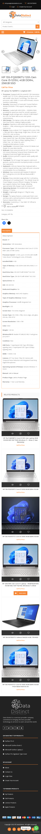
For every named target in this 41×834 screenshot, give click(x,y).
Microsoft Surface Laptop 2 (14, 750)
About (7, 768)
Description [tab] (6, 231)
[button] (36, 40)
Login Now (8, 776)
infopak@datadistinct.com (13, 3)
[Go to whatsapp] (36, 828)
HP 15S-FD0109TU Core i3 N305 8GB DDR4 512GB (20, 489)
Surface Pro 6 (9, 741)
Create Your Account (25, 7)
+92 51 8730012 (31, 3)
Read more (22, 593)
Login (13, 7)
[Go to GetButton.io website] (36, 832)
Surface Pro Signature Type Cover (16, 754)
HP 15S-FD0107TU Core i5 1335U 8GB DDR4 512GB (21, 536)
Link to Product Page (20, 377)
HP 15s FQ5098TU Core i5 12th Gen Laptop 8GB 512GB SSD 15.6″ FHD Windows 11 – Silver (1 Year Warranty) (20, 440)
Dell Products (9, 798)
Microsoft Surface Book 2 (13, 745)
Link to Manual (13, 373)
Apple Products (10, 807)
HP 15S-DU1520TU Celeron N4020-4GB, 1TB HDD (20, 637)
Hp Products (9, 794)
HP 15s (10, 214)
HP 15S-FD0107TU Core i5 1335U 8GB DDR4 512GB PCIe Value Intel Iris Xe (21, 685)
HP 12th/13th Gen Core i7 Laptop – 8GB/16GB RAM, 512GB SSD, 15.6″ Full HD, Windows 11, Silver (20, 585)
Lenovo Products (10, 803)
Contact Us (8, 772)
